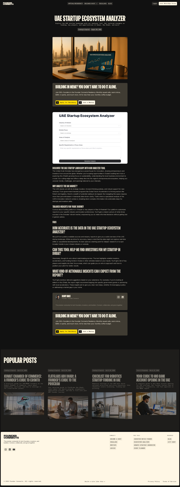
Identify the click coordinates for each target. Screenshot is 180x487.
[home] (8, 3)
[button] (91, 3)
